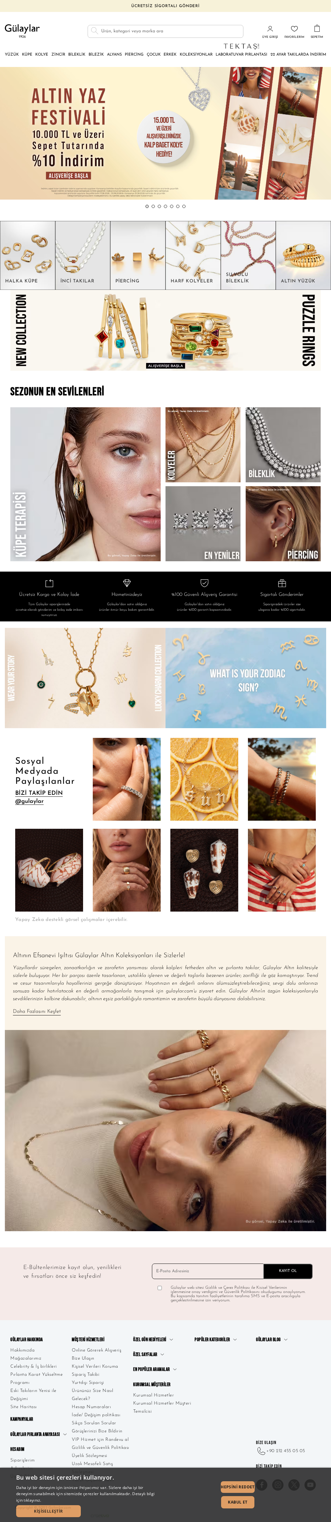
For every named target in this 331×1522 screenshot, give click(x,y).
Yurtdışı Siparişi (88, 1382)
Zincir (58, 55)
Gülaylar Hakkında (26, 1340)
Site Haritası (23, 1407)
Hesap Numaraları (91, 1407)
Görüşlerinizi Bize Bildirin (97, 1431)
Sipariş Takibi (85, 1374)
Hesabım (17, 1449)
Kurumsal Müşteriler (152, 1385)
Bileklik (76, 55)
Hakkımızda (22, 1350)
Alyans (114, 55)
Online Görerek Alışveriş (96, 1350)
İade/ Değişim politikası (96, 1415)
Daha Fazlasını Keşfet (37, 1011)
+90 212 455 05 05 (285, 1451)
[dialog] (165, 1495)
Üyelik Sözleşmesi (89, 1455)
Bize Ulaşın (83, 1358)
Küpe (27, 55)
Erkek (170, 55)
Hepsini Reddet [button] (238, 1487)
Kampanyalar (21, 1419)
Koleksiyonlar (196, 55)
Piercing (134, 55)
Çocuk (154, 55)
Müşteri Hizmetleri (88, 1340)
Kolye (41, 55)
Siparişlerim (22, 1460)
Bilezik (96, 55)
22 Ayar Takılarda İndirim (298, 55)
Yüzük (12, 55)
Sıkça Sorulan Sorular (94, 1423)
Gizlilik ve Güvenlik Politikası (100, 1447)
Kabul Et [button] (237, 1502)
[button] (147, 206)
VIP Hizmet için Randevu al (100, 1439)
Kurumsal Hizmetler (153, 1395)
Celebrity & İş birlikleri (33, 1366)
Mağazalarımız (26, 1358)
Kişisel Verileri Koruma (95, 1366)
